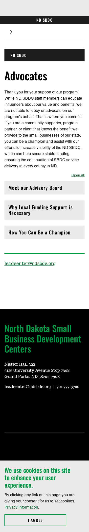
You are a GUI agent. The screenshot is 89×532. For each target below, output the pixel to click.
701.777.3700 (67, 387)
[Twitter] (19, 278)
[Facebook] (7, 278)
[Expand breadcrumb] (11, 32)
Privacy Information (21, 507)
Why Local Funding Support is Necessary (40, 209)
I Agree (47, 520)
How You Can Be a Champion (39, 234)
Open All (78, 175)
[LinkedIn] (31, 278)
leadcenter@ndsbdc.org (30, 264)
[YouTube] (55, 278)
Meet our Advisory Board (35, 189)
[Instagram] (43, 278)
